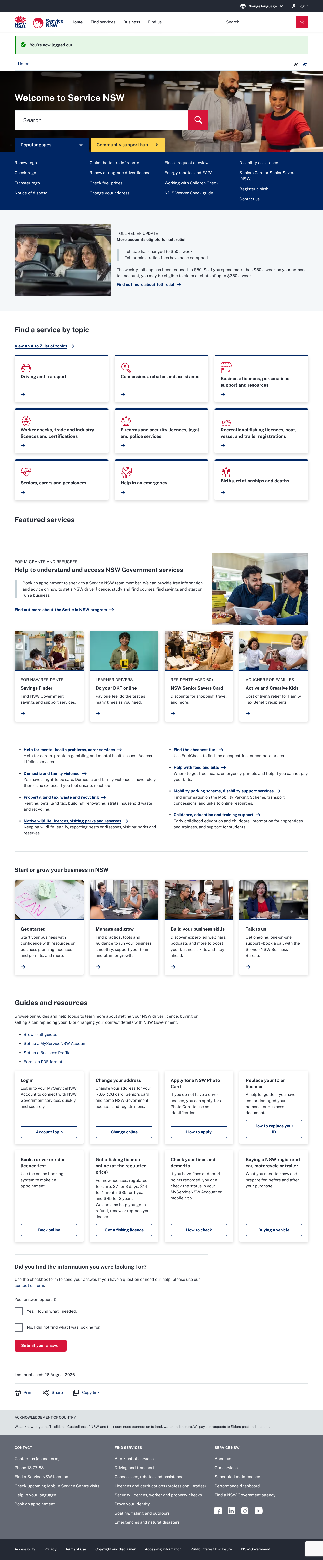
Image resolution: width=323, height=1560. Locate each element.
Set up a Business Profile (47, 1052)
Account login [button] (49, 1132)
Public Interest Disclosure (211, 1549)
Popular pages (36, 144)
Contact (23, 1448)
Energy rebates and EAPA (189, 172)
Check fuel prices (106, 183)
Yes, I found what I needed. (52, 1311)
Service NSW (227, 1448)
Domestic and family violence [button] (51, 773)
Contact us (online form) (37, 1458)
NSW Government (255, 1549)
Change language (262, 6)
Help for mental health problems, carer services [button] (69, 749)
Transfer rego (27, 183)
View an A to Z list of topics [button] (41, 346)
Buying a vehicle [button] (273, 1229)
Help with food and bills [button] (196, 767)
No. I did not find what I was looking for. (63, 1327)
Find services (103, 22)
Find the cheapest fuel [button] (195, 749)
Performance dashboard (237, 1486)
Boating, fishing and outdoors (142, 1513)
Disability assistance (258, 162)
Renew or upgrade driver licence (120, 172)
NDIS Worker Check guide (189, 193)
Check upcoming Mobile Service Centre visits (57, 1486)
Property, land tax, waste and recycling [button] (61, 797)
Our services (226, 1467)
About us (222, 1458)
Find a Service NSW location (41, 1476)
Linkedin (231, 1510)
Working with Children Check (192, 183)
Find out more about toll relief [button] (145, 284)
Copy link (91, 1392)
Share (57, 1392)
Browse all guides (40, 1034)
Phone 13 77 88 (29, 1467)
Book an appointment (35, 1504)
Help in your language (35, 1495)
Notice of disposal (32, 193)
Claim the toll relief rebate (114, 162)
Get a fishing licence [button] (124, 1229)
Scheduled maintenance (237, 1476)
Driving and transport (134, 1467)
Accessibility (25, 1549)
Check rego (25, 172)
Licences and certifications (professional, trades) (160, 1486)
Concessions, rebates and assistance (149, 1476)
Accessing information (163, 1549)
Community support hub (122, 144)
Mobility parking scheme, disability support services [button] (224, 791)
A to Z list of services (134, 1458)
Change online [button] (124, 1132)
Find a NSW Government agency (245, 1495)
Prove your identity (132, 1504)
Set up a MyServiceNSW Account (55, 1043)
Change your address (109, 193)
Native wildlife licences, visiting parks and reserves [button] (72, 821)
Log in (303, 6)
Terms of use (75, 1549)
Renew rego (26, 162)
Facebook (218, 1510)
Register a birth (253, 189)
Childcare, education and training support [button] (214, 814)
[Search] (302, 22)
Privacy (50, 1549)
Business (131, 22)
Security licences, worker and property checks (158, 1495)
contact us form (29, 1285)
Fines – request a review (186, 162)
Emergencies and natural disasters (147, 1522)
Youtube (259, 1510)
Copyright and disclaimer (115, 1549)
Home (77, 22)
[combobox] (259, 22)
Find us (155, 22)
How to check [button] (199, 1229)
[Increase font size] (304, 64)
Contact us (249, 199)
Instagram (244, 1510)
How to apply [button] (199, 1132)
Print (28, 1392)
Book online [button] (49, 1229)
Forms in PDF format (43, 1061)
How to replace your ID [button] (273, 1128)
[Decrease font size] (296, 64)
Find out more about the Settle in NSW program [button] (61, 609)
